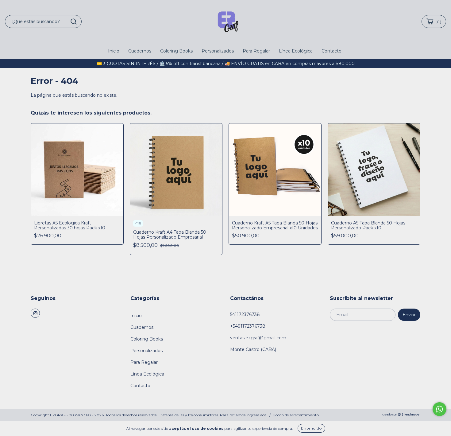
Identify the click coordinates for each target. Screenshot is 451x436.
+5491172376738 (247, 326)
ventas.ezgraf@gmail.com (258, 338)
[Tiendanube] (401, 415)
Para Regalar (256, 51)
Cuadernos (139, 51)
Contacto (331, 51)
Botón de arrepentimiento (296, 415)
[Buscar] (73, 21)
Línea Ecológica (296, 51)
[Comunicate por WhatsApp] (439, 409)
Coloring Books (176, 51)
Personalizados (218, 51)
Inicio (113, 51)
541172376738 (245, 314)
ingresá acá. (256, 415)
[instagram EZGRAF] (35, 313)
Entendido (311, 428)
